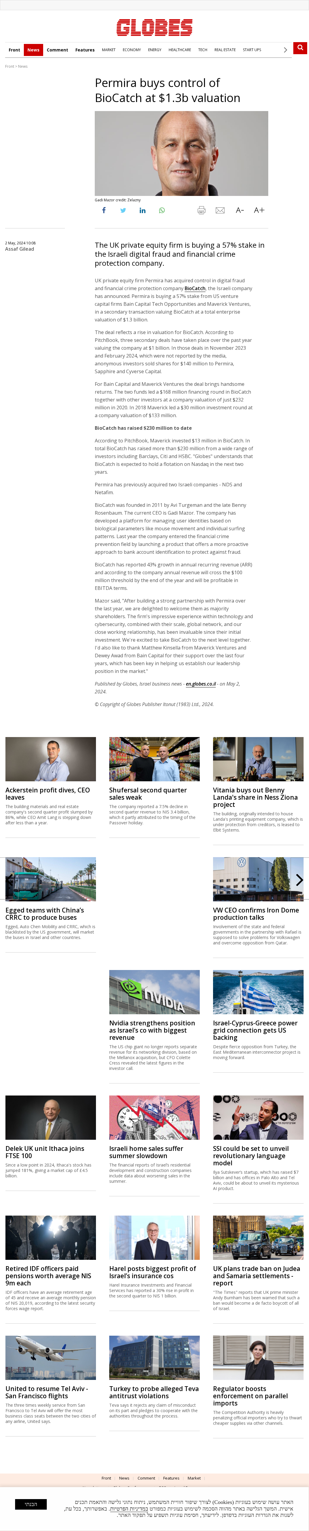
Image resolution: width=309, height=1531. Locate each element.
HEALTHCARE (180, 49)
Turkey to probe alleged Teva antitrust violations (154, 1392)
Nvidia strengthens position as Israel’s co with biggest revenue (152, 1030)
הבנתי (31, 1504)
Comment (57, 50)
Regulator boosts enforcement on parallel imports (250, 1395)
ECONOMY (132, 49)
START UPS (252, 49)
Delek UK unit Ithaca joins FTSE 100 (44, 1152)
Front (14, 50)
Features (85, 50)
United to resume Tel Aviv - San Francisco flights (46, 1392)
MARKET (109, 49)
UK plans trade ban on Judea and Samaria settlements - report (256, 1275)
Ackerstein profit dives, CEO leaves (47, 793)
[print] (201, 212)
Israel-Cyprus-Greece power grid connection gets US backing (255, 1030)
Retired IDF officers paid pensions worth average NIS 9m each (48, 1275)
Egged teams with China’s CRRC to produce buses (44, 914)
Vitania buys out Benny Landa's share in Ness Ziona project (255, 797)
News (33, 50)
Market (194, 1478)
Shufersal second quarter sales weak (148, 793)
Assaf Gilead (19, 249)
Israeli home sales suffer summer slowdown (146, 1152)
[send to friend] (221, 212)
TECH (202, 49)
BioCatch (195, 288)
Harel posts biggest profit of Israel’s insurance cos (152, 1272)
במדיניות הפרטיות (129, 1509)
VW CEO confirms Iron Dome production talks (256, 914)
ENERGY (154, 49)
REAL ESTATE (225, 49)
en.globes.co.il (201, 683)
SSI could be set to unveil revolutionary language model (251, 1155)
